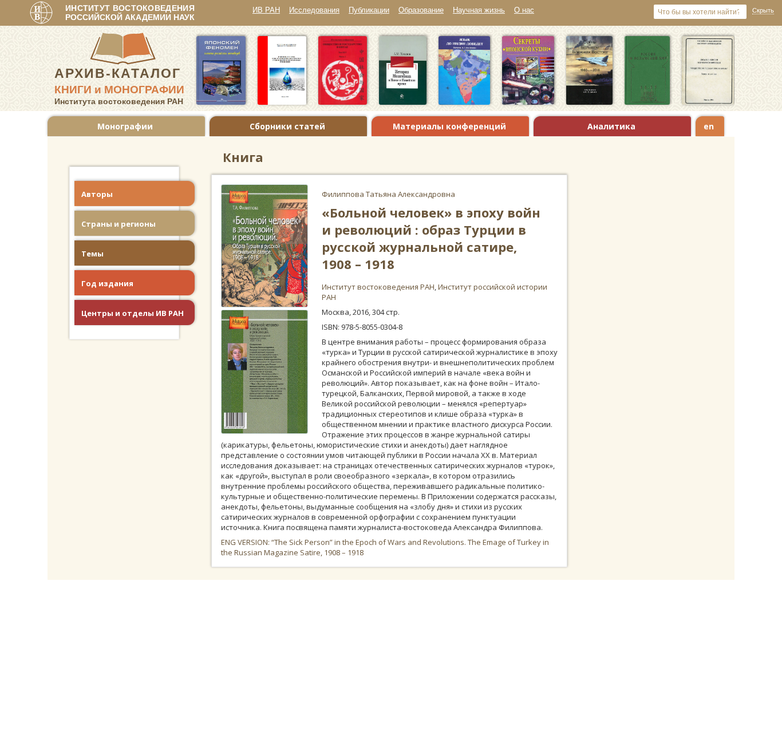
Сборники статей (287, 126)
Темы (92, 253)
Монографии (125, 126)
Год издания (107, 283)
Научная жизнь (479, 10)
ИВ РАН (266, 10)
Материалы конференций (449, 126)
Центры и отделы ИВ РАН (132, 313)
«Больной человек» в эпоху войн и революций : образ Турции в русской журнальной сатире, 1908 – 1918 (431, 238)
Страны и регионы (118, 224)
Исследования (314, 10)
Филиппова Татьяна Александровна (388, 194)
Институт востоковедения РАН (378, 287)
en (709, 126)
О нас (524, 10)
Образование (421, 10)
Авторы (97, 194)
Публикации (369, 10)
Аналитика (611, 126)
